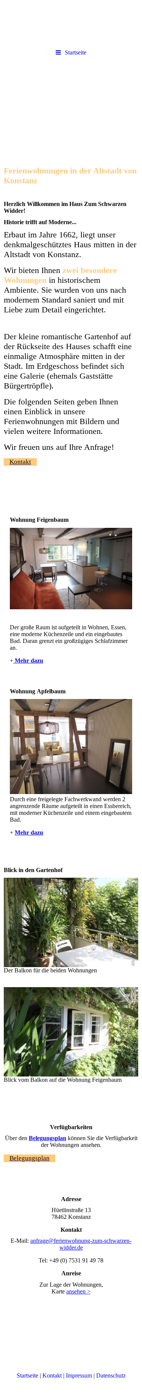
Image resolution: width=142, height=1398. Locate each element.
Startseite (75, 52)
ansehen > (78, 1291)
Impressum (79, 1375)
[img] (71, 103)
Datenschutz (111, 1375)
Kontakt (52, 1375)
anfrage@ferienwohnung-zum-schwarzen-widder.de (80, 1244)
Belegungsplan (47, 1138)
